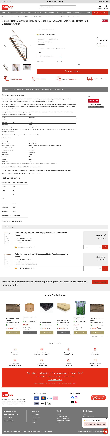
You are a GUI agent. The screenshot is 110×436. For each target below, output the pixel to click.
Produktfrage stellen (16, 79)
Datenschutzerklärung (88, 416)
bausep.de (49, 431)
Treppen (20, 17)
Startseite (4, 17)
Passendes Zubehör (32, 89)
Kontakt (59, 414)
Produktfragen (47, 89)
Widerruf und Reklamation (100, 397)
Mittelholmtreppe (29, 17)
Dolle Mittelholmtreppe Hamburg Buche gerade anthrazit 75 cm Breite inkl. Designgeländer (58, 17)
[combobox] (58, 7)
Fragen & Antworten (103, 1)
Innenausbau (12, 17)
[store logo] (10, 7)
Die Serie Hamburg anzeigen (96, 106)
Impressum (34, 420)
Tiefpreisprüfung (41, 79)
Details (6, 89)
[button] (5, 45)
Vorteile (58, 423)
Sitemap (34, 422)
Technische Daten (17, 89)
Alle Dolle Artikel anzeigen (94, 104)
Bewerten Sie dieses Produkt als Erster (55, 48)
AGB (84, 414)
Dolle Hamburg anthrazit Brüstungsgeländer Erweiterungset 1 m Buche (41, 255)
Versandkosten (72, 79)
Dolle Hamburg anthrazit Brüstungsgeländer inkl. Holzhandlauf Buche (41, 233)
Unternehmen (35, 414)
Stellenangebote (36, 417)
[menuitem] (3, 13)
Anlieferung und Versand (63, 418)
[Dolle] (105, 21)
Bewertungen (59, 89)
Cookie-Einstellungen (90, 431)
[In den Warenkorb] (105, 247)
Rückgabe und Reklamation (63, 420)
